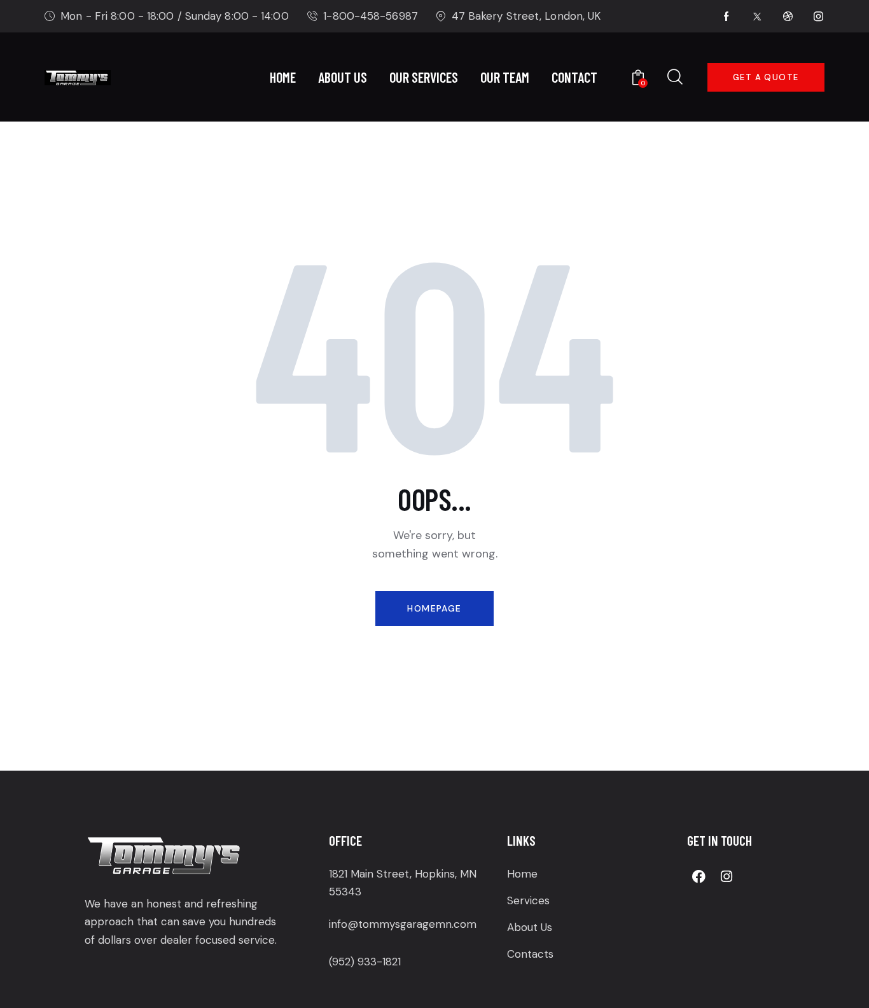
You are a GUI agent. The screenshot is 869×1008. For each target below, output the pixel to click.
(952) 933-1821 (365, 962)
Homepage (434, 608)
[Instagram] (726, 877)
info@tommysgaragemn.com (402, 924)
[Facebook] (699, 877)
